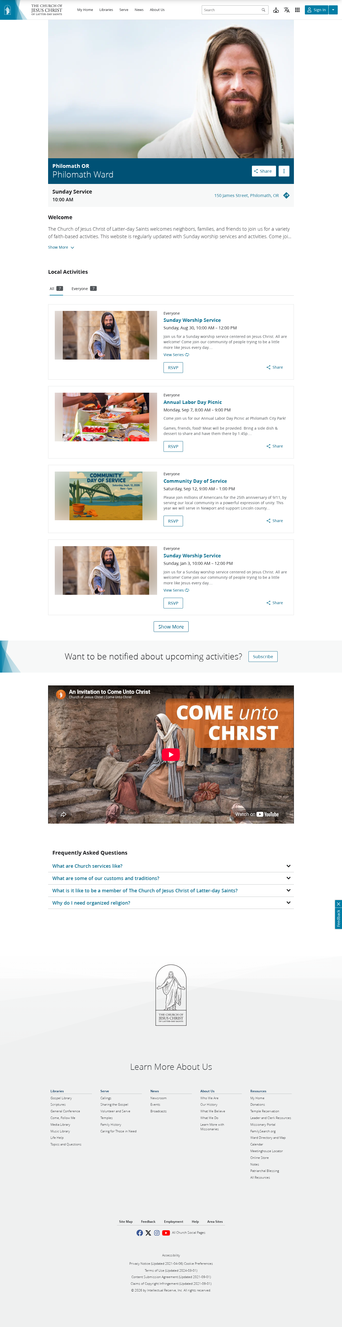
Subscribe (263, 656)
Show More (171, 626)
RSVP (173, 367)
